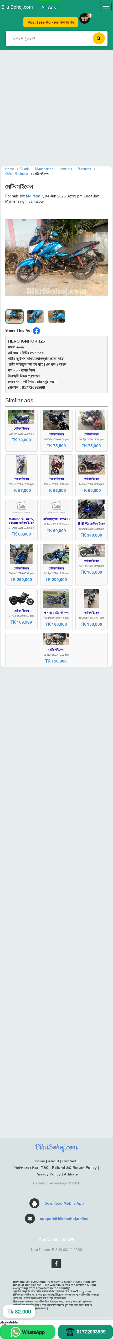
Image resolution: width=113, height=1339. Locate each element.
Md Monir (34, 195)
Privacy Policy (48, 1174)
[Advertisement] (56, 106)
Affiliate (71, 1174)
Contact (69, 1161)
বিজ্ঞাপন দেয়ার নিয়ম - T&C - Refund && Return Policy (55, 1167)
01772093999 (91, 1331)
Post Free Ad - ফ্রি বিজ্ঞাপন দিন (51, 22)
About (53, 1161)
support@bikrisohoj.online (64, 1218)
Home (40, 1161)
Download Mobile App (64, 1203)
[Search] (99, 38)
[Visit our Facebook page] (56, 1263)
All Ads (48, 7)
